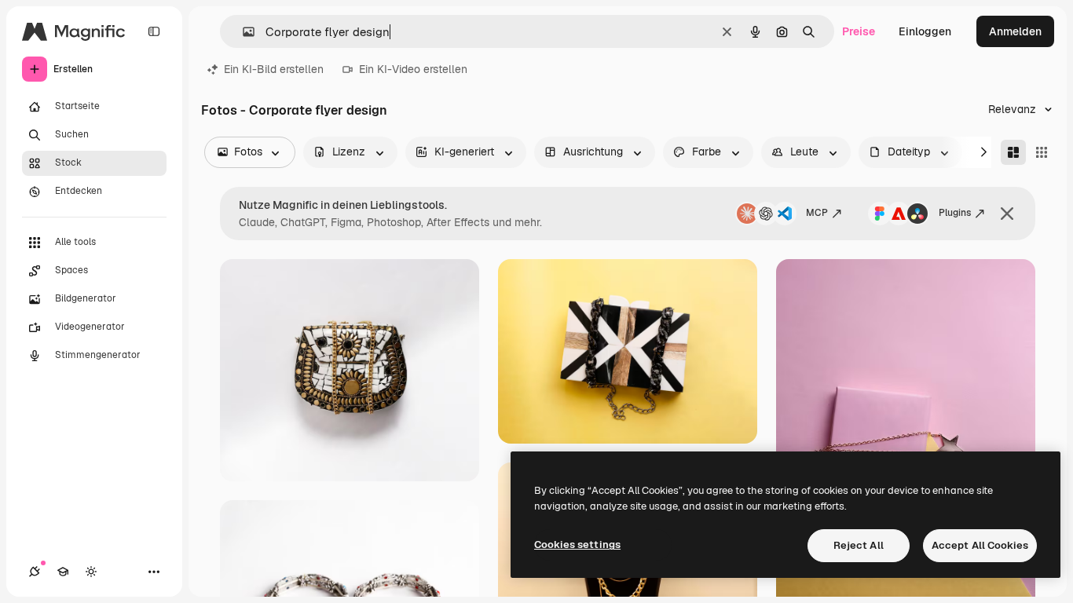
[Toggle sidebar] (154, 31)
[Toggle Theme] (91, 571)
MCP (817, 212)
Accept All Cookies (980, 545)
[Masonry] (1013, 152)
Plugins (955, 212)
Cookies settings (577, 544)
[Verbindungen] (34, 571)
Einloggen (925, 31)
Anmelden (1015, 31)
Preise (858, 31)
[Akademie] (62, 571)
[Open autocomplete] (242, 32)
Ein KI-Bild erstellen (274, 69)
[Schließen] (1007, 213)
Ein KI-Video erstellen (413, 69)
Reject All (858, 545)
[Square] (1041, 152)
